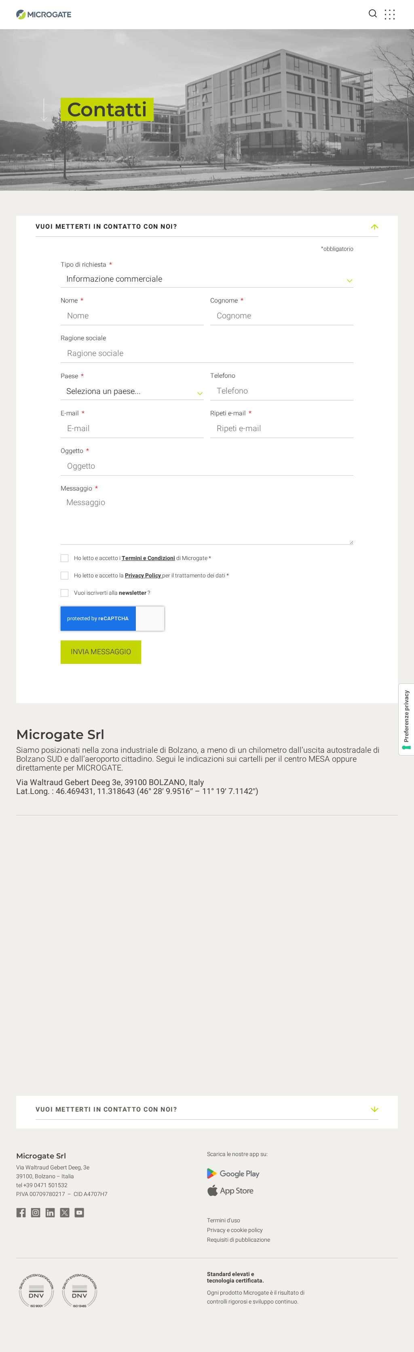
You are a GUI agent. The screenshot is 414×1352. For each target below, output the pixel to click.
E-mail (70, 414)
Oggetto (73, 452)
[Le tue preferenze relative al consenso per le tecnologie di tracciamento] (406, 719)
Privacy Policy (143, 575)
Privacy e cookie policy (235, 1230)
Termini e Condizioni (148, 558)
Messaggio (77, 489)
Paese (70, 377)
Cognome (224, 301)
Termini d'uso (223, 1220)
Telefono (222, 377)
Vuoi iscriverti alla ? (112, 593)
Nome (70, 301)
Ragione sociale (83, 339)
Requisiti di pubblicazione (238, 1240)
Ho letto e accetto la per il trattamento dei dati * (151, 576)
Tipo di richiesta (84, 265)
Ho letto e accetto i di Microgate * (142, 558)
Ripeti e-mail (228, 414)
